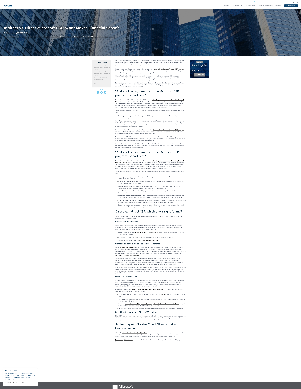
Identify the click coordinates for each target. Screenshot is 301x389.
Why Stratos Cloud (151, 386)
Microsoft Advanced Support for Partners (138, 304)
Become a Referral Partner (273, 2)
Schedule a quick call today (124, 340)
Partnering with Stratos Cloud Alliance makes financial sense (101, 83)
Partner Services (251, 6)
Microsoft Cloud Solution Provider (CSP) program (168, 69)
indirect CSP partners (127, 248)
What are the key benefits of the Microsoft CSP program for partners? (102, 68)
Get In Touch (261, 2)
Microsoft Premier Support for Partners (166, 304)
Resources (278, 6)
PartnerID (164, 294)
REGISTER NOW (199, 75)
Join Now (162, 386)
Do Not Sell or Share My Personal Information (16, 383)
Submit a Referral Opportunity (290, 2)
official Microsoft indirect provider (148, 240)
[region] (20, 377)
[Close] (36, 369)
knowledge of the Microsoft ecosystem (127, 255)
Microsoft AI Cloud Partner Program (146, 233)
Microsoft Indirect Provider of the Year (134, 333)
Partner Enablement (265, 6)
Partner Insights (237, 6)
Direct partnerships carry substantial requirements (148, 289)
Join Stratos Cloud (291, 6)
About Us (226, 6)
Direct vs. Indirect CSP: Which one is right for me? (101, 79)
